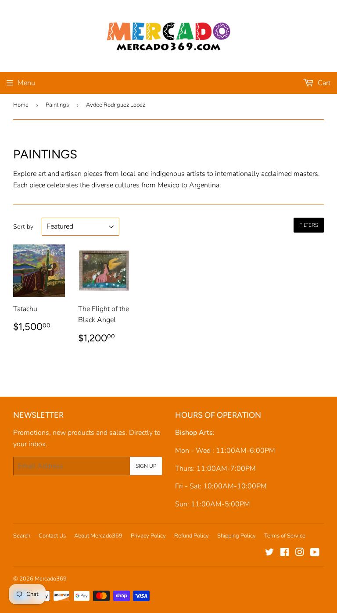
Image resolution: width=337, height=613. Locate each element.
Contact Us (52, 536)
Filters (308, 225)
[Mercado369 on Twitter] (269, 553)
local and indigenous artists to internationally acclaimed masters (219, 174)
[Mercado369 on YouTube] (314, 553)
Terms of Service (284, 536)
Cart (323, 83)
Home (21, 105)
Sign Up (146, 466)
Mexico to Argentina (188, 185)
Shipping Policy (236, 536)
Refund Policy (191, 536)
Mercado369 (51, 579)
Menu (26, 83)
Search (21, 536)
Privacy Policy (148, 536)
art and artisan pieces (70, 174)
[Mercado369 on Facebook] (284, 553)
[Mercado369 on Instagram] (299, 553)
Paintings (57, 105)
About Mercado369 (98, 536)
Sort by (23, 226)
